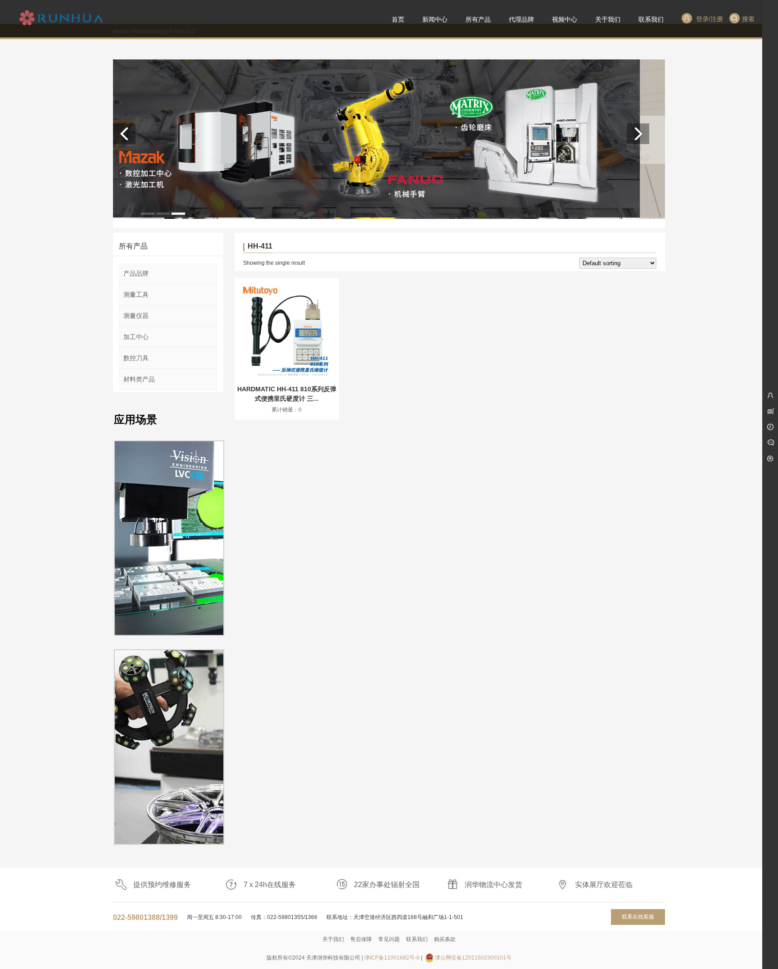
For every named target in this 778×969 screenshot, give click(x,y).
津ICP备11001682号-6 (392, 958)
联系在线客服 (638, 917)
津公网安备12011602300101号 (473, 958)
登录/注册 (708, 19)
